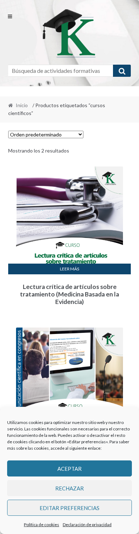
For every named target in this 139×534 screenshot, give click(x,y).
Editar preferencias (69, 508)
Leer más (69, 268)
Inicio (22, 105)
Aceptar (69, 468)
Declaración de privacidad (87, 524)
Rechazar (69, 488)
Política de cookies (41, 524)
